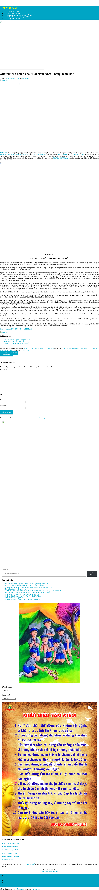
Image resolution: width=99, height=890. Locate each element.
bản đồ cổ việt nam (67, 348)
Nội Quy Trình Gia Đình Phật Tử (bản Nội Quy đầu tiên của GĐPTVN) (28, 587)
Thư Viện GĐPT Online (77, 154)
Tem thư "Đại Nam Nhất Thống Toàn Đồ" (17, 343)
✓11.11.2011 (35, 889)
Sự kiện (6, 875)
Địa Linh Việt (62, 154)
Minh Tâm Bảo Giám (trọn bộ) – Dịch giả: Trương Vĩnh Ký (24, 585)
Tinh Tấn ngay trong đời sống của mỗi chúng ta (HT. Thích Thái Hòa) (27, 592)
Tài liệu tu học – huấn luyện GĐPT (18, 17)
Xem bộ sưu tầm (16, 329)
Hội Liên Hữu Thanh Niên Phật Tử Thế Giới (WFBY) (22, 596)
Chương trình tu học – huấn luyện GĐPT (21, 15)
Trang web (3, 405)
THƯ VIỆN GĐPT (28, 864)
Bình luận (3, 370)
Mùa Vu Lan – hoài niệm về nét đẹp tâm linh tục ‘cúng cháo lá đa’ (26, 584)
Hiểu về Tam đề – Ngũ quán (14, 598)
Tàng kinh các (9, 879)
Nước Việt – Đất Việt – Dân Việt (14, 341)
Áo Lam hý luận (9, 884)
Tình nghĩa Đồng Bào (11, 886)
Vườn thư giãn (9, 882)
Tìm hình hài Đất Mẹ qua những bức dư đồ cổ (18, 340)
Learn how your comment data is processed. (37, 418)
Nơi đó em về (6, 354)
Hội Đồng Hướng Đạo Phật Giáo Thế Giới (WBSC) (22, 599)
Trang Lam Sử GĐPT (14, 18)
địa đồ (11, 350)
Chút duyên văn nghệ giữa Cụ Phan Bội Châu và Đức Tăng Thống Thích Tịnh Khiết (33, 591)
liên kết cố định (24, 350)
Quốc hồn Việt (9, 877)
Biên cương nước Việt (39, 154)
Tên (1, 394)
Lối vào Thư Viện (13, 12)
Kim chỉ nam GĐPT (13, 13)
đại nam (87, 348)
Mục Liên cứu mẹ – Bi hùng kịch (15, 589)
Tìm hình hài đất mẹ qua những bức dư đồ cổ (14, 154)
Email (2, 400)
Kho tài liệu (8, 880)
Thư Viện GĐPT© (18, 889)
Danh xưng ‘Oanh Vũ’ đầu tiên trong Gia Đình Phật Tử (23, 594)
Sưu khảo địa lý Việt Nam (31, 348)
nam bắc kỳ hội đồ (79, 348)
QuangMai (25, 78)
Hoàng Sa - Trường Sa (47, 348)
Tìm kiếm (5, 570)
